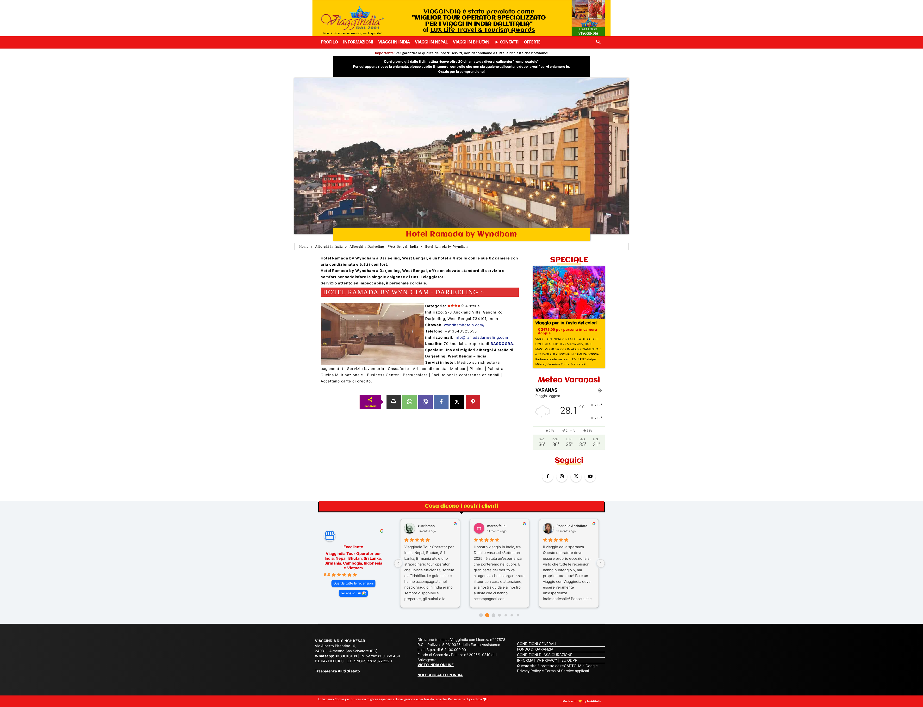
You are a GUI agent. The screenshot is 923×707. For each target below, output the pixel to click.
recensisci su (351, 593)
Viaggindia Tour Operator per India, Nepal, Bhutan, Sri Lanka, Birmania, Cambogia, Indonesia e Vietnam (353, 560)
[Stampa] (394, 402)
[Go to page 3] (499, 615)
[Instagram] (561, 476)
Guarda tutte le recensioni (353, 583)
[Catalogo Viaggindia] (588, 18)
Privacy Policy (529, 671)
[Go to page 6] (518, 615)
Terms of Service (559, 671)
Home (303, 246)
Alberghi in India (329, 246)
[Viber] (425, 402)
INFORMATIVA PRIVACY (537, 660)
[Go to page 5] (512, 615)
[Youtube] (590, 476)
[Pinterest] (473, 402)
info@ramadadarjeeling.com (481, 337)
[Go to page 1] (487, 615)
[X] (457, 402)
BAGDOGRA (502, 343)
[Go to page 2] (493, 615)
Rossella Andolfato (571, 526)
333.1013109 (346, 656)
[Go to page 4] (506, 615)
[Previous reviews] (398, 563)
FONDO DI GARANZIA (535, 649)
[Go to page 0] (481, 615)
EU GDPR (569, 660)
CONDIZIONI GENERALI (536, 643)
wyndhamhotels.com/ (464, 325)
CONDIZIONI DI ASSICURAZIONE (544, 654)
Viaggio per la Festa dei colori (566, 323)
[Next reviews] (601, 563)
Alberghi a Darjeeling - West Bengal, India (383, 246)
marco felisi (496, 526)
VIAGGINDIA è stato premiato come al (479, 21)
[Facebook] (441, 402)
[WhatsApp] (409, 402)
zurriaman (426, 526)
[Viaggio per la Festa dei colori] (569, 293)
